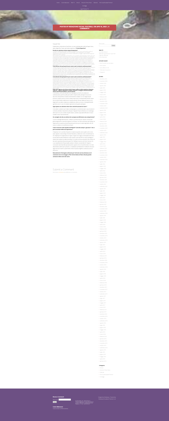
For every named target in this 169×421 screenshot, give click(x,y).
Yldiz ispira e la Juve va (105, 70)
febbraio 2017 (103, 309)
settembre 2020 (103, 213)
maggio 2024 (103, 114)
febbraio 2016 (103, 336)
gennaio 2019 (103, 258)
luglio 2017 (102, 298)
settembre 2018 (103, 267)
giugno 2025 (103, 90)
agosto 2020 (103, 215)
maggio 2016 (103, 329)
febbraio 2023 (103, 148)
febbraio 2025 (103, 97)
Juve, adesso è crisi (104, 67)
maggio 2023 (103, 141)
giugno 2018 (103, 273)
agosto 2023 (103, 135)
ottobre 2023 (103, 130)
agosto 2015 (103, 350)
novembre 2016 (103, 316)
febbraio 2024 (103, 121)
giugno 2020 (103, 220)
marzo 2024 (103, 119)
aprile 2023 (102, 144)
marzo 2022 (103, 173)
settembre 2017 (103, 294)
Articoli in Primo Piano (86, 2)
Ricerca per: (102, 43)
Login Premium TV (84, 8)
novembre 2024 (103, 103)
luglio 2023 (102, 137)
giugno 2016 (103, 327)
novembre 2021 (103, 182)
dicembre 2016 (103, 314)
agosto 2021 (103, 188)
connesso (61, 172)
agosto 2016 (103, 323)
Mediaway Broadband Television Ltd (107, 399)
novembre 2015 (103, 343)
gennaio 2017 (103, 312)
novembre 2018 (103, 262)
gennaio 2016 (103, 338)
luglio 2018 (102, 271)
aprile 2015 (102, 359)
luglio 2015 (102, 352)
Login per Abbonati (103, 55)
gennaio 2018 (103, 285)
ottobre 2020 (103, 211)
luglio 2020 (102, 218)
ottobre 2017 (103, 291)
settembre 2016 (103, 321)
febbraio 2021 (103, 202)
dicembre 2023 (103, 126)
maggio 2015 (103, 356)
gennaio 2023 (103, 150)
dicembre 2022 (103, 153)
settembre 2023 (103, 132)
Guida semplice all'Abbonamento (60, 408)
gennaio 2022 (103, 177)
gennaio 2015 (103, 361)
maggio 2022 (103, 168)
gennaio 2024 (103, 123)
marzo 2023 (103, 146)
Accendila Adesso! (103, 52)
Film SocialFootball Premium (105, 2)
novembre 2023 (103, 128)
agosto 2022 (103, 162)
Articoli (78, 2)
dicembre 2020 (103, 206)
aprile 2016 (102, 332)
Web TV (73, 2)
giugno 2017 (103, 300)
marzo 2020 (103, 226)
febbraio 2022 (103, 175)
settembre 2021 (103, 186)
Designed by (101, 397)
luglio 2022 (102, 164)
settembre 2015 (103, 347)
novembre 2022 (103, 155)
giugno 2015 (103, 354)
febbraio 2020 (103, 229)
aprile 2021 (102, 197)
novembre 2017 (103, 289)
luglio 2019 (102, 244)
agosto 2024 (103, 110)
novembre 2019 (103, 235)
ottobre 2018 (103, 265)
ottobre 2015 (103, 345)
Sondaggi (84, 6)
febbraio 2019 (103, 256)
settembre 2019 (103, 240)
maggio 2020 (103, 222)
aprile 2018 (102, 278)
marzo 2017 (103, 307)
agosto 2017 (103, 296)
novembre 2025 (103, 81)
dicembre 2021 (103, 179)
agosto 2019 (103, 242)
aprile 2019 (102, 251)
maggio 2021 (103, 195)
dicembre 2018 (103, 260)
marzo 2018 (103, 280)
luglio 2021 (102, 191)
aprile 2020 (102, 224)
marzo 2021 (103, 200)
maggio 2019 (103, 249)
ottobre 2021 (103, 184)
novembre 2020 (103, 209)
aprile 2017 (102, 305)
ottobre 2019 (103, 238)
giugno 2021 (103, 193)
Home (58, 2)
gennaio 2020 (103, 231)
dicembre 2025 (103, 79)
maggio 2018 (103, 276)
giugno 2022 (103, 166)
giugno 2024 (103, 112)
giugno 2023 (103, 139)
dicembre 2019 (103, 233)
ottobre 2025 (103, 83)
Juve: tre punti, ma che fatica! (106, 63)
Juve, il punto (103, 65)
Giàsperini (102, 72)
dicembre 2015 (103, 341)
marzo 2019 (103, 253)
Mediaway (106, 397)
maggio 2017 (103, 303)
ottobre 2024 (103, 106)
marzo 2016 (103, 334)
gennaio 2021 (103, 204)
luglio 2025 (102, 88)
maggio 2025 (103, 92)
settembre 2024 (103, 108)
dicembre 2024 (103, 101)
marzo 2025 (103, 94)
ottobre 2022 (103, 157)
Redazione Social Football (81, 26)
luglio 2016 (102, 325)
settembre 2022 (103, 159)
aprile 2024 (102, 117)
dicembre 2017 (103, 287)
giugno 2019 (103, 247)
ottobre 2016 (103, 318)
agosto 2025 (103, 85)
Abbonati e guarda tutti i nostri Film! (107, 53)
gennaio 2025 (103, 99)
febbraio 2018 (103, 282)
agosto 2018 (103, 269)
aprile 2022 (102, 170)
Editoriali (96, 2)
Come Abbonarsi (65, 2)
